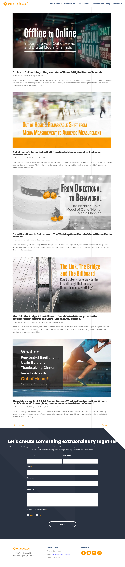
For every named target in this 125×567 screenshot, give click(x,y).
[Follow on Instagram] (99, 553)
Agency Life (35, 240)
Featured (40, 76)
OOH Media (46, 158)
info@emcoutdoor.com (61, 554)
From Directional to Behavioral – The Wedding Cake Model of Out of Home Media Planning (62, 235)
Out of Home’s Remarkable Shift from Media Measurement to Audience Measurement (57, 153)
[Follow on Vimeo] (94, 553)
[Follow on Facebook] (83, 553)
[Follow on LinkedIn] (88, 553)
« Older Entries (18, 425)
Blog (108, 4)
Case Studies (84, 4)
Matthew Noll (19, 76)
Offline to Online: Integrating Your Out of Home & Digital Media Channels (57, 72)
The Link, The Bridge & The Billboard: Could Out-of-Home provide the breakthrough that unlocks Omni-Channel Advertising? (55, 317)
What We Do (69, 4)
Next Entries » (107, 425)
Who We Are (55, 4)
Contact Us (117, 4)
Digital (35, 76)
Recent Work (98, 4)
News (40, 158)
